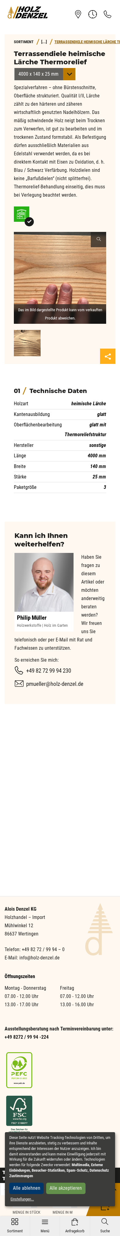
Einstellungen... (22, 1199)
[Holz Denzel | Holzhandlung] (28, 12)
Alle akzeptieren (66, 1188)
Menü (45, 1226)
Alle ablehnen (26, 1188)
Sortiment (15, 1226)
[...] (44, 42)
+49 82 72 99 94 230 (48, 670)
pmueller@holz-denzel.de (54, 683)
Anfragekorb (74, 1226)
